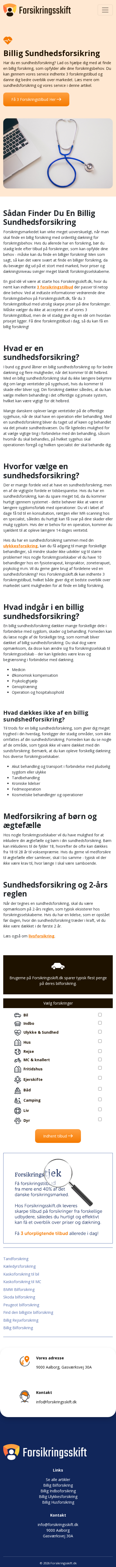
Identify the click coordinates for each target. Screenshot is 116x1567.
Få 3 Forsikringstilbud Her (34, 99)
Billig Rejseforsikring (20, 1320)
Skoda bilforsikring (19, 1297)
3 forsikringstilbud (55, 287)
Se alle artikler (58, 1479)
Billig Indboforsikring (58, 1490)
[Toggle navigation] (105, 10)
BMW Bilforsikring (19, 1289)
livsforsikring (41, 936)
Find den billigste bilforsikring (28, 1312)
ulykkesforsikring (20, 545)
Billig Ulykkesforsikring (58, 1496)
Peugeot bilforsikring (21, 1304)
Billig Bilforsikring (18, 1327)
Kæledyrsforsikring (19, 1266)
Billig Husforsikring (58, 1502)
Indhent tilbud (55, 1136)
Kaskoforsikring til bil (21, 1274)
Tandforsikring (15, 1258)
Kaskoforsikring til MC (22, 1281)
